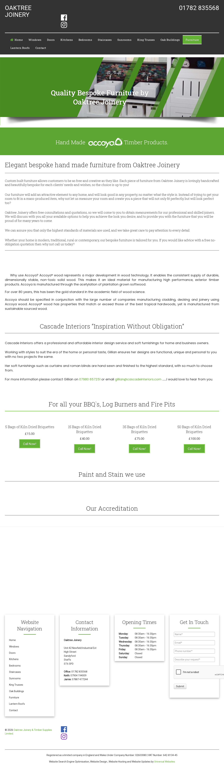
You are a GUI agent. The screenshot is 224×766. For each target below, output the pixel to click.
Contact (40, 48)
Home (19, 40)
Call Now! (29, 444)
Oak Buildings (170, 40)
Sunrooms (124, 40)
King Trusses (146, 40)
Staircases (105, 40)
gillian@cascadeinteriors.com (138, 379)
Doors (51, 40)
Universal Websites (164, 761)
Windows (35, 40)
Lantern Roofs (20, 48)
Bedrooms (85, 40)
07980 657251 (89, 379)
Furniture (192, 40)
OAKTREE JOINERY (18, 11)
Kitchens (66, 40)
